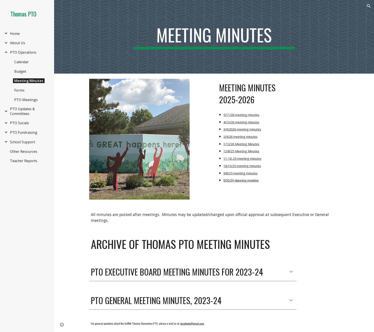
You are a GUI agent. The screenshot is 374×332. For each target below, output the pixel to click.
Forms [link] (19, 90)
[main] (214, 37)
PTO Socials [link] (19, 123)
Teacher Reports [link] (23, 160)
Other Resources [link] (23, 151)
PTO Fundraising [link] (23, 132)
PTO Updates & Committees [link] (22, 111)
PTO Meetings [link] (26, 99)
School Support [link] (22, 142)
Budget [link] (20, 71)
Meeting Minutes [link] (28, 80)
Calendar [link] (21, 62)
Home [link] (15, 33)
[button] (369, 6)
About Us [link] (17, 42)
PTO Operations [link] (23, 52)
